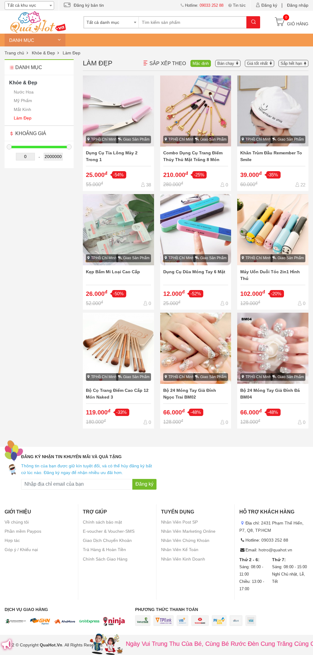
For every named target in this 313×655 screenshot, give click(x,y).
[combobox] (29, 5)
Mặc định (201, 63)
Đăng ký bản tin (89, 5)
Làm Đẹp (22, 118)
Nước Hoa (24, 92)
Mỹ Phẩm (23, 100)
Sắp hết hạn (291, 63)
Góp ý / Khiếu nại (21, 549)
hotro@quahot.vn (275, 549)
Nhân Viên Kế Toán (179, 549)
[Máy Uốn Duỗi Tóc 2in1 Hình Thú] (272, 252)
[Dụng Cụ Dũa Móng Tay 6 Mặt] (195, 252)
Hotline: (204, 5)
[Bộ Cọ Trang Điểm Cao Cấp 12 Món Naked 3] (118, 370)
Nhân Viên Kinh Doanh (183, 559)
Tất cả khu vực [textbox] (21, 5)
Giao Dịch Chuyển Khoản (107, 540)
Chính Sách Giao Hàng (105, 559)
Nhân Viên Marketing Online (188, 531)
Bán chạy (225, 63)
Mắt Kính (22, 109)
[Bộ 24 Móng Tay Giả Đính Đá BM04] (272, 370)
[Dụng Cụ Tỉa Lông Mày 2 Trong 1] (118, 133)
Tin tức (239, 5)
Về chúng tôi (17, 522)
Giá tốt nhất (257, 63)
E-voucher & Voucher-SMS (108, 531)
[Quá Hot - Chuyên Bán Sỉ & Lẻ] (37, 21)
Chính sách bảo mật (102, 522)
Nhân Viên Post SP (179, 522)
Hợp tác (12, 540)
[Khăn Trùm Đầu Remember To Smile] (272, 133)
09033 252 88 (274, 540)
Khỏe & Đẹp (23, 82)
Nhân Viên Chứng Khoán (185, 540)
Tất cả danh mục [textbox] (103, 22)
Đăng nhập (297, 5)
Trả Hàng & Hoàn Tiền (104, 549)
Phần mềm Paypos (23, 531)
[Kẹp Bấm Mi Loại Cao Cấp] (118, 252)
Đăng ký (269, 5)
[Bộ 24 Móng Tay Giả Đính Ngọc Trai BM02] (195, 370)
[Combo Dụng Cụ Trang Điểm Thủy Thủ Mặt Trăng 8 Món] (195, 133)
